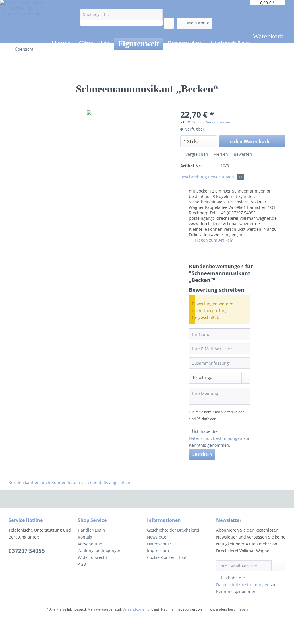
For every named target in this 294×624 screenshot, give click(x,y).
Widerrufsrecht (92, 557)
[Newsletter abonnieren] (278, 565)
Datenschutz (159, 544)
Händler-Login (91, 530)
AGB (82, 564)
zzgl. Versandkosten (214, 122)
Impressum (158, 550)
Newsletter (157, 537)
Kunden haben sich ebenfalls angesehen (90, 482)
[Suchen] (157, 14)
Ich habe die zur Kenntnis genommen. (219, 438)
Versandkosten (134, 609)
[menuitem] (121, 17)
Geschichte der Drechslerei (173, 530)
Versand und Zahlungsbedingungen (99, 547)
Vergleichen (196, 154)
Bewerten (242, 154)
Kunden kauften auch (29, 482)
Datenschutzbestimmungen (215, 438)
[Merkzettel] (169, 23)
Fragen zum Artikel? (213, 240)
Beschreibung (193, 177)
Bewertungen (225, 177)
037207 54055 (27, 551)
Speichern (202, 454)
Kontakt (85, 537)
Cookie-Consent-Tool (166, 557)
